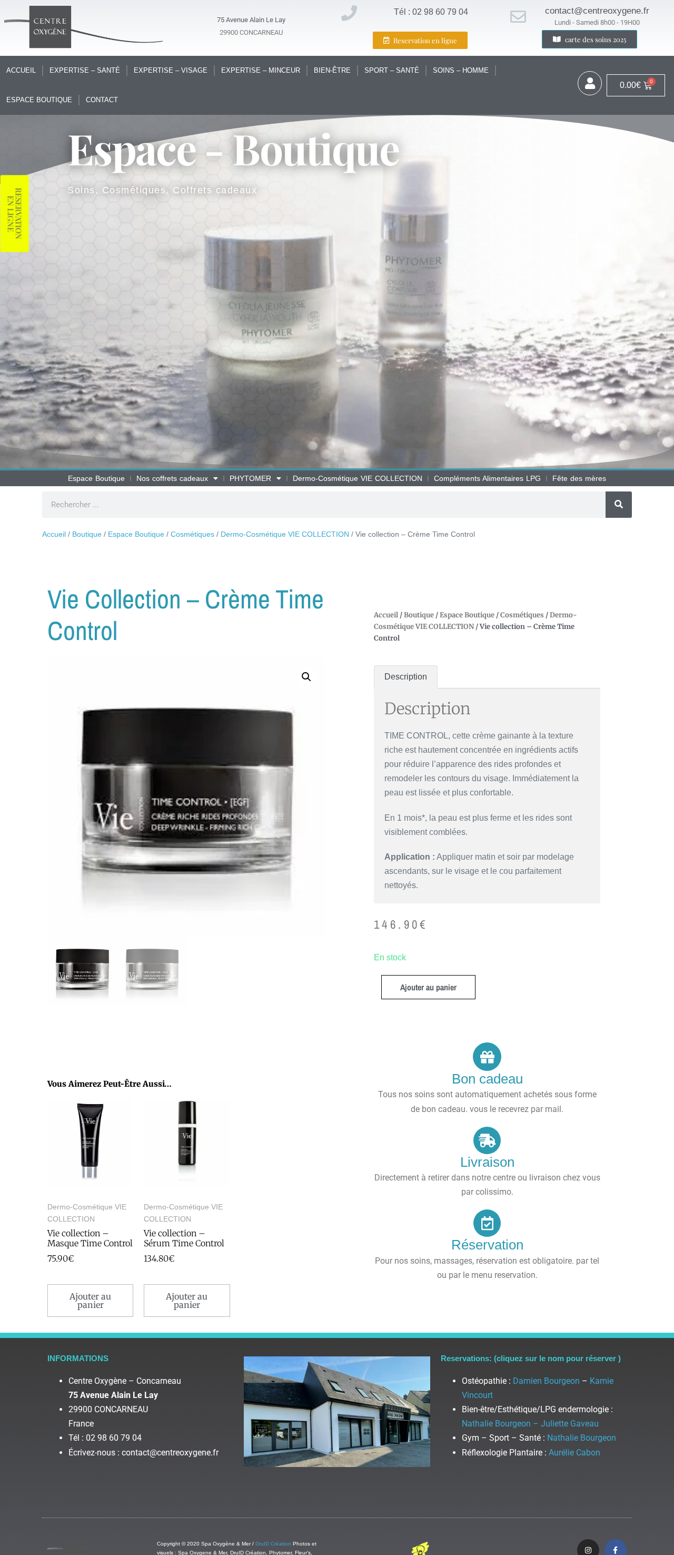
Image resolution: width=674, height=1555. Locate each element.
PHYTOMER (250, 478)
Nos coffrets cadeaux (172, 478)
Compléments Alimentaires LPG (487, 478)
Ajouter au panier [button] (90, 1300)
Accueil (21, 70)
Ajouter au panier (428, 987)
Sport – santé (391, 70)
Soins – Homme (461, 70)
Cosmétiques (192, 534)
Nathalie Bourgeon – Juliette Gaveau (530, 1424)
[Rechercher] (619, 504)
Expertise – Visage (170, 70)
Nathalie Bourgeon (581, 1438)
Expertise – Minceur (260, 70)
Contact (102, 100)
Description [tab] (405, 676)
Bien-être (332, 70)
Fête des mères (579, 478)
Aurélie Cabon (574, 1453)
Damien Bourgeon (546, 1381)
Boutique (87, 534)
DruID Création (273, 1544)
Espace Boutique (39, 100)
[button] (306, 676)
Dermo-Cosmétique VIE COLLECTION (357, 478)
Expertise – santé (84, 70)
